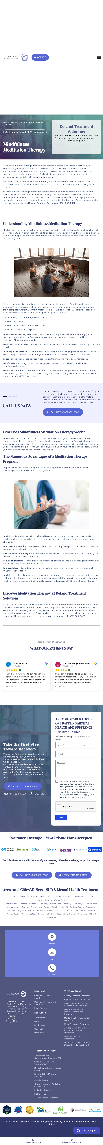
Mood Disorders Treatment (77, 1024)
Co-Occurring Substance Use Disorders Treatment (76, 1004)
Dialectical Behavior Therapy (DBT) (47, 1069)
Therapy (15, 122)
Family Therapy (41, 1080)
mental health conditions (72, 604)
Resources (39, 1032)
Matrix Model (40, 1094)
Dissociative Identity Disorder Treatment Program (73, 1011)
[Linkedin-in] (14, 1020)
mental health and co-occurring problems (56, 191)
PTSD (70, 581)
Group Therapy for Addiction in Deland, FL (47, 1085)
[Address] (52, 937)
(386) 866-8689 (67, 203)
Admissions (39, 1017)
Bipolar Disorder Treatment (77, 999)
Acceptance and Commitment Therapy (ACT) (47, 1056)
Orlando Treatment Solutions (43, 997)
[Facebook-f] (8, 1020)
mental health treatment (27, 181)
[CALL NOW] (52, 968)
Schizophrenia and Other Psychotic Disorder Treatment (75, 1030)
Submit (61, 818)
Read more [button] (11, 686)
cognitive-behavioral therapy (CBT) (73, 334)
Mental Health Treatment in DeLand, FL (77, 1019)
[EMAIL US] (52, 952)
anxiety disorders (46, 581)
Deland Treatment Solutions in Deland (75, 610)
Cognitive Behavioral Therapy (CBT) (44, 1063)
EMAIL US (52, 959)
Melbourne (12, 903)
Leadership (39, 1025)
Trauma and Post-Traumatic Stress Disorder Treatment (77, 1043)
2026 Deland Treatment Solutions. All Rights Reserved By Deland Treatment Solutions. (48, 1121)
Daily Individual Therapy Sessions (45, 1075)
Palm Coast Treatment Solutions (45, 1003)
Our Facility (39, 1029)
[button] (25, 131)
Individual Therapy (42, 1090)
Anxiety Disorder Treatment (77, 996)
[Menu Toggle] (99, 57)
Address (52, 943)
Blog (36, 1021)
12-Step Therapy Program (46, 1097)
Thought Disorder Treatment (72, 1037)
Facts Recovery (41, 1008)
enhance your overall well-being (36, 449)
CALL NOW (52, 975)
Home (6, 122)
